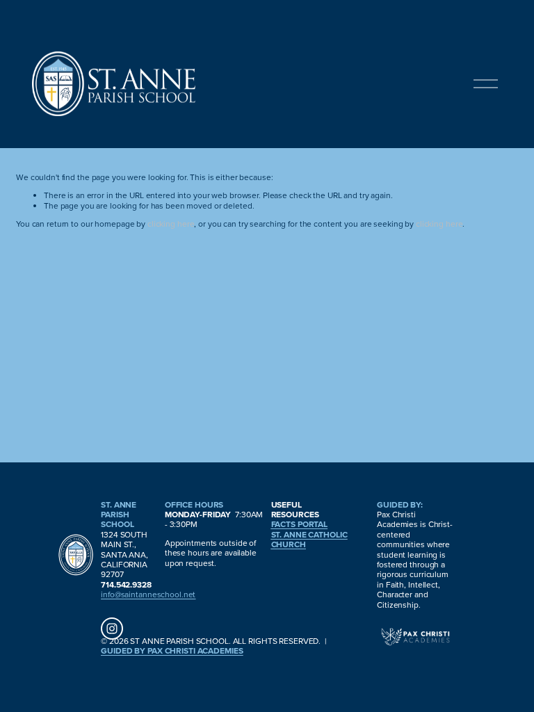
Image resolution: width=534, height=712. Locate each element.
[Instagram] (112, 628)
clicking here (170, 223)
